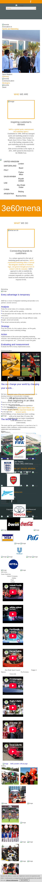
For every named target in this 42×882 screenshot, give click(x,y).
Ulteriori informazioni (12, 880)
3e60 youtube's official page (19, 764)
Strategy (5, 326)
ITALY (14, 172)
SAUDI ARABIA (14, 179)
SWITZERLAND (13, 167)
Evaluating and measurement (15, 344)
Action (4, 334)
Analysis (5, 307)
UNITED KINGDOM (14, 163)
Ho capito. (24, 880)
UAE (14, 185)
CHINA (14, 190)
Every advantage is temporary (15, 294)
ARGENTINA (15, 195)
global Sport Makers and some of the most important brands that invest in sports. (21, 410)
